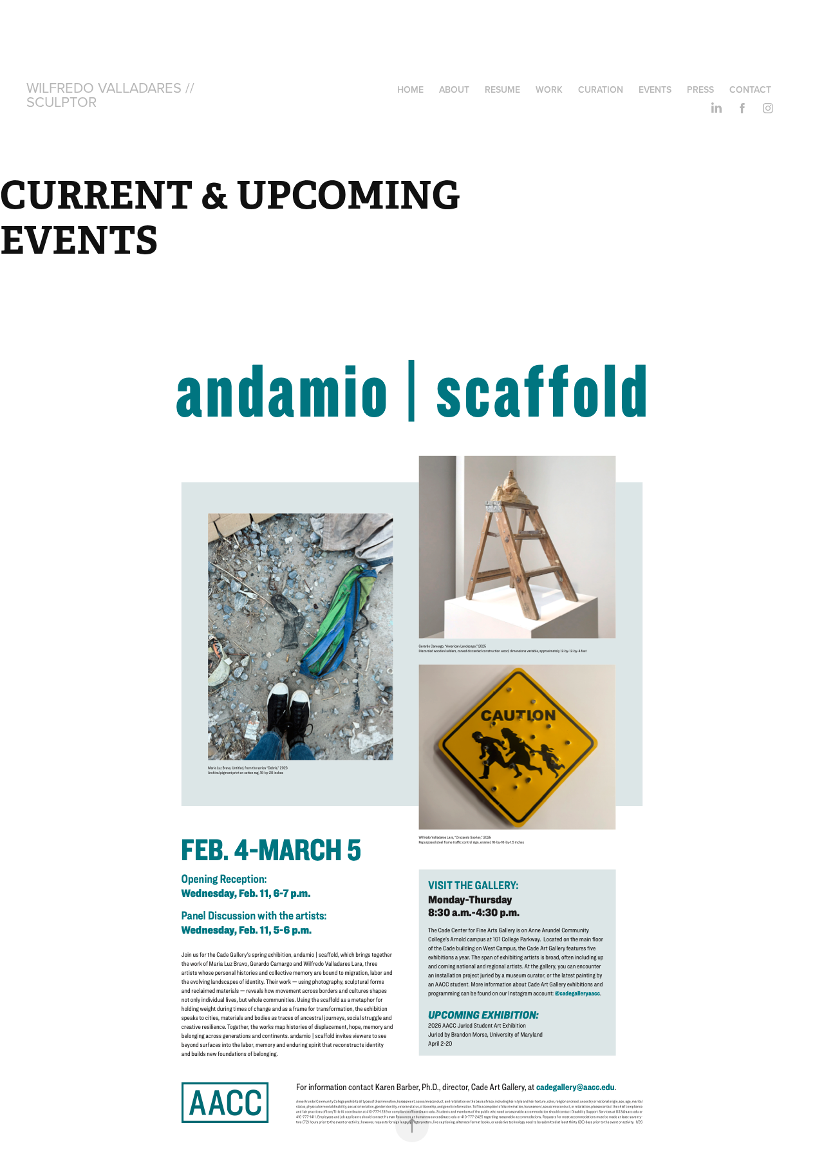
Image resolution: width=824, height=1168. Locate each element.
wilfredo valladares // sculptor (112, 94)
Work (549, 89)
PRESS (700, 89)
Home (410, 89)
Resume (502, 89)
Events (655, 89)
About (454, 89)
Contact (750, 89)
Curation (600, 89)
